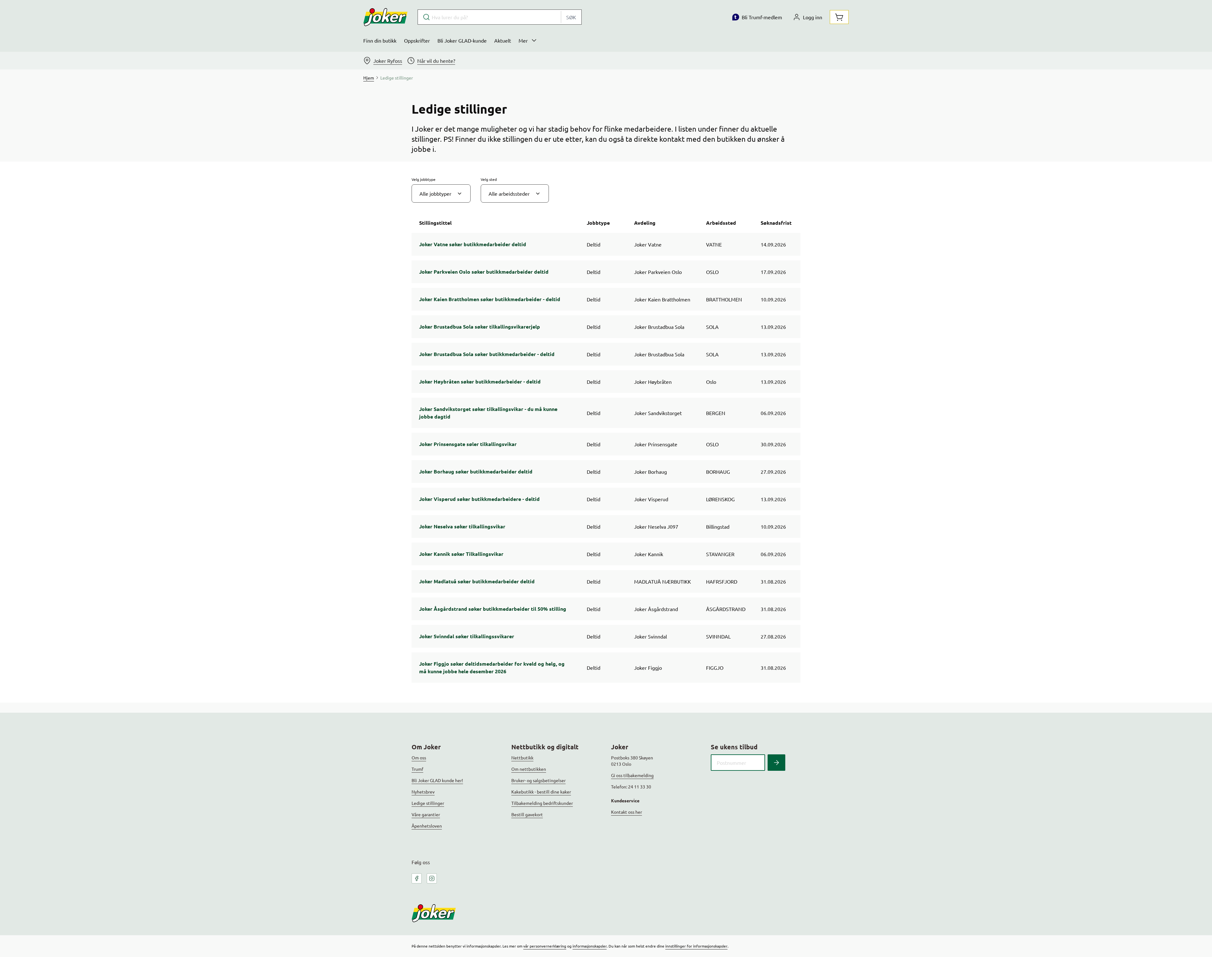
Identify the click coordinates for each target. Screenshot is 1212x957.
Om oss (419, 757)
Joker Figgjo (648, 667)
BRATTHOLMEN (724, 299)
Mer (523, 40)
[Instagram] (432, 878)
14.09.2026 (773, 244)
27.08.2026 (773, 636)
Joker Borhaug (650, 471)
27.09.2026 (773, 471)
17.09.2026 (773, 272)
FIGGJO (714, 667)
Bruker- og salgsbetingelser (538, 780)
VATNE (714, 244)
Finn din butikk (379, 40)
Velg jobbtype (424, 179)
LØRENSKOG (720, 499)
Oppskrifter (417, 40)
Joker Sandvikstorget (658, 413)
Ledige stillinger (428, 803)
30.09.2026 (773, 444)
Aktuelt (502, 40)
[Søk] (776, 762)
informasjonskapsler (590, 945)
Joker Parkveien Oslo (658, 272)
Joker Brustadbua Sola (659, 327)
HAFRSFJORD (721, 581)
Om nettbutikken (528, 769)
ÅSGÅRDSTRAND (726, 609)
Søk (571, 17)
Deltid (593, 244)
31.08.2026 (773, 581)
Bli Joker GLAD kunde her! (437, 780)
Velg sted (489, 179)
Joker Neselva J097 (656, 526)
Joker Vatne (648, 244)
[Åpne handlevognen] (839, 17)
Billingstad (717, 526)
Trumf (417, 769)
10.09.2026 (773, 299)
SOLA (712, 327)
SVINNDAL (718, 636)
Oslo (711, 381)
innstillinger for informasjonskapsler (696, 945)
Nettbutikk (522, 757)
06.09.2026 (773, 413)
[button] (441, 193)
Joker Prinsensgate (655, 444)
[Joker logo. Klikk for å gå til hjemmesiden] (385, 17)
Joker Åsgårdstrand (656, 609)
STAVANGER (720, 554)
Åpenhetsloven (427, 826)
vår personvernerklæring (544, 945)
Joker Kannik (648, 554)
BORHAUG (718, 471)
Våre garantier (426, 814)
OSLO (712, 272)
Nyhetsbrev (423, 791)
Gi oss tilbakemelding (632, 775)
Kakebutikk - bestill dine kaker (541, 791)
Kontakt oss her (626, 812)
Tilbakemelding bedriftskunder (542, 803)
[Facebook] (417, 878)
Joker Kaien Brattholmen (662, 299)
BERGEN (715, 413)
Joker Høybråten (653, 381)
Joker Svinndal (650, 636)
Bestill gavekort (527, 814)
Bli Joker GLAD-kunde (462, 40)
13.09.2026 (773, 327)
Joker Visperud (651, 499)
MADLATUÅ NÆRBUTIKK (662, 581)
